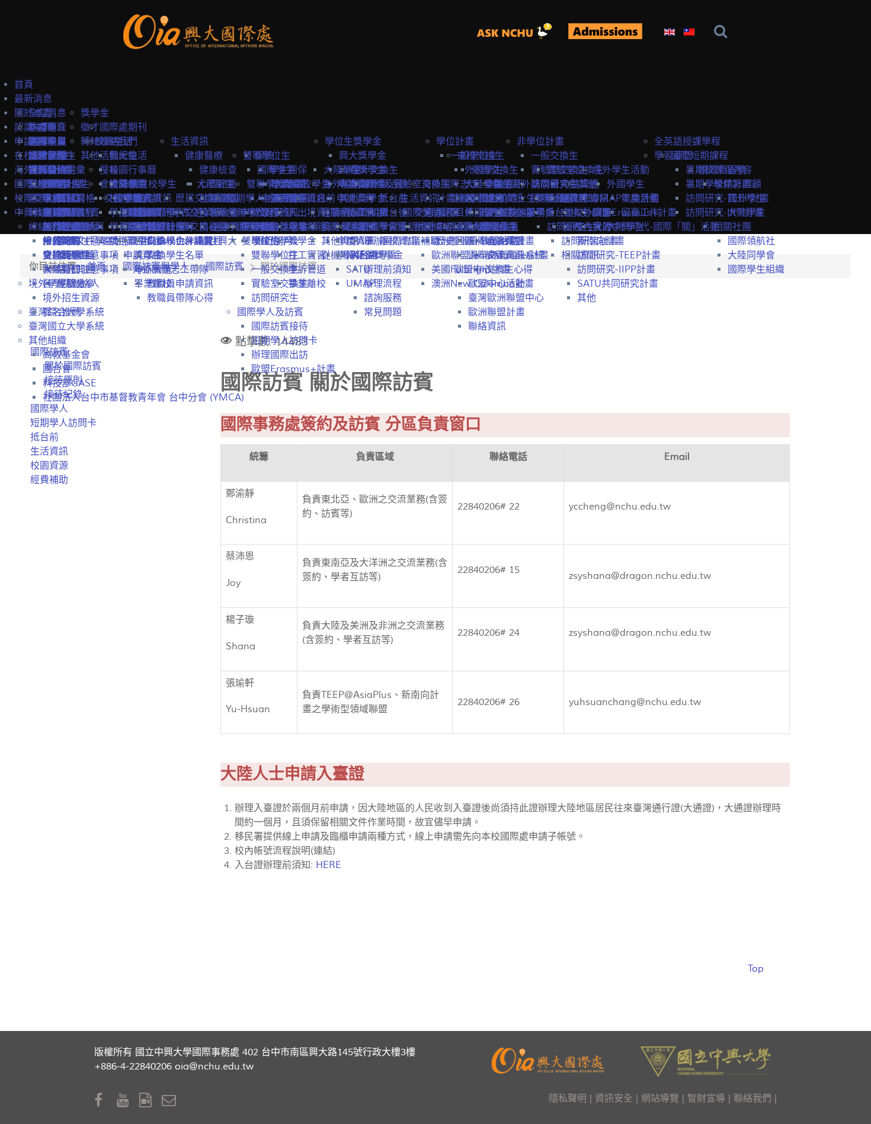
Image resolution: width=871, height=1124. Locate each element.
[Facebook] (105, 1100)
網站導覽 (660, 1098)
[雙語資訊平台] (518, 31)
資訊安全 (614, 1098)
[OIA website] (200, 30)
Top (756, 969)
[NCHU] (706, 1060)
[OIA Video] (150, 1100)
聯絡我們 (752, 1098)
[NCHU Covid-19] (605, 31)
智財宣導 (706, 1098)
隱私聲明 (568, 1098)
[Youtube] (128, 1100)
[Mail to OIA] (171, 1100)
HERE (328, 865)
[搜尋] (723, 32)
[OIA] (549, 1059)
